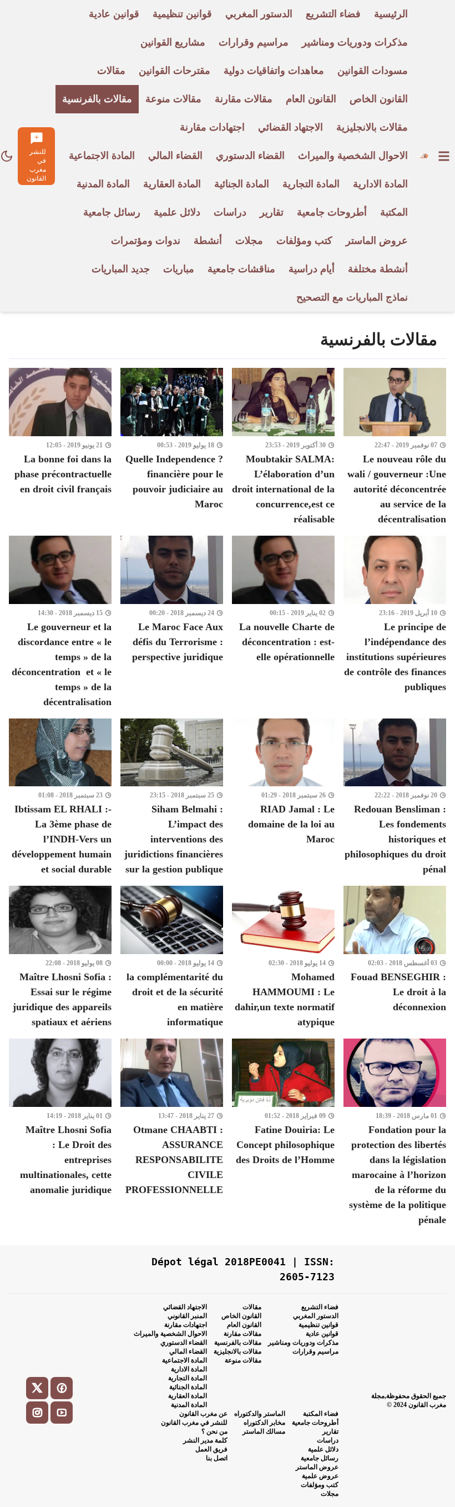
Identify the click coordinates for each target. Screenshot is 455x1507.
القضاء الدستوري (183, 1342)
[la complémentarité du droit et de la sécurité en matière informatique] (171, 958)
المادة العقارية (187, 1396)
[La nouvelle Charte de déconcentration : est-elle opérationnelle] (283, 623)
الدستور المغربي (315, 1316)
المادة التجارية (187, 1378)
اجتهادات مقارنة (185, 1325)
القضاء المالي (188, 1351)
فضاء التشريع (319, 1307)
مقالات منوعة (243, 1360)
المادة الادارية (189, 1369)
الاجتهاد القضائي (185, 1307)
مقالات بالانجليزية (237, 1351)
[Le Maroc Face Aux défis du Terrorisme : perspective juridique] (171, 623)
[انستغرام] (37, 1412)
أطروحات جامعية (315, 1422)
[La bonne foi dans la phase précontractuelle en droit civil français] (60, 447)
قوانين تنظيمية (318, 1325)
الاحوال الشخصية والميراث (170, 1334)
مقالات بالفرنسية (237, 1342)
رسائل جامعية (319, 1458)
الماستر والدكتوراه (259, 1414)
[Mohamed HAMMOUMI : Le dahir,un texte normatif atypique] (283, 958)
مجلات (329, 1494)
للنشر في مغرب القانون (194, 1422)
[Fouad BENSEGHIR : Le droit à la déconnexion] (394, 958)
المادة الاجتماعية (184, 1360)
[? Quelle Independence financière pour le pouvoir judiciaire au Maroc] (171, 447)
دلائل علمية (323, 1449)
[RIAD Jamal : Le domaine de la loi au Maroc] (283, 797)
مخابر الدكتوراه (264, 1422)
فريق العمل (211, 1449)
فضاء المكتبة (320, 1414)
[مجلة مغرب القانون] (423, 155)
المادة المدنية (189, 1405)
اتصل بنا (217, 1458)
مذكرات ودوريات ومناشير (303, 1342)
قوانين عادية (322, 1334)
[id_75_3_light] (6, 156)
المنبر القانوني (187, 1316)
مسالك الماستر (263, 1431)
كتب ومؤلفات (319, 1485)
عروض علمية (320, 1476)
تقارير (330, 1431)
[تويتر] (37, 1388)
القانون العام (244, 1325)
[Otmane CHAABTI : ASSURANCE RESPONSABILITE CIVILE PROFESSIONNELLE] (171, 1133)
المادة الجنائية (188, 1387)
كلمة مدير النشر (205, 1440)
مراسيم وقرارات (315, 1351)
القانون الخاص (241, 1316)
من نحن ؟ (214, 1431)
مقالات (251, 1307)
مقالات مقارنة (242, 1334)
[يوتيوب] (61, 1412)
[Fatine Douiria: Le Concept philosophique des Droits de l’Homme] (283, 1133)
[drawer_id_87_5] (444, 156)
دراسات (327, 1440)
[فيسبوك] (61, 1388)
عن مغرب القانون (203, 1414)
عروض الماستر (317, 1467)
